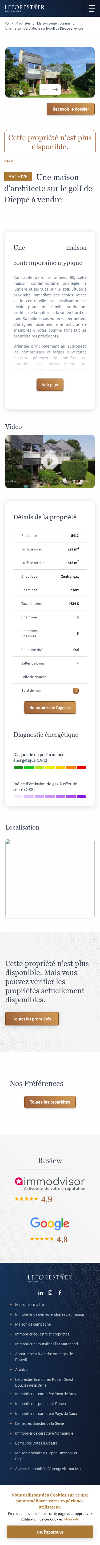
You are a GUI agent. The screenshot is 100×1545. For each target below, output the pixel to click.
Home (7, 23)
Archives (22, 1369)
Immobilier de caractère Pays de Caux (46, 1413)
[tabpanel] (50, 72)
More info (71, 1519)
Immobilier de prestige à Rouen (40, 1403)
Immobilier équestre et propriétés (42, 1334)
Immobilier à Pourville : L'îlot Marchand (46, 1343)
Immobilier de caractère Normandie (44, 1433)
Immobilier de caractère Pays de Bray (45, 1393)
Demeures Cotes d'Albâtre (36, 1443)
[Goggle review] (50, 1223)
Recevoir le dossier (71, 109)
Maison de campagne (33, 1324)
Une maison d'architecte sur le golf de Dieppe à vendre (44, 28)
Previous (44, 89)
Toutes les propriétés (32, 1018)
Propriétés (23, 23)
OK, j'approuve (50, 1532)
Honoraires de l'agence (50, 707)
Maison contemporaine (53, 23)
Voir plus (50, 384)
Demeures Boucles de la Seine (39, 1423)
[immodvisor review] (50, 1183)
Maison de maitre (29, 1304)
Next (55, 89)
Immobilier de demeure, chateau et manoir (49, 1314)
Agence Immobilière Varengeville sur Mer (48, 1468)
